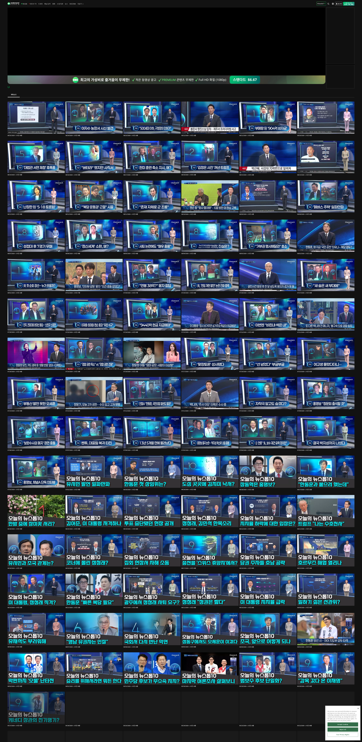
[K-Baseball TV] (321, 3)
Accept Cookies (342, 724)
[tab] (14, 94)
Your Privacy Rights (342, 734)
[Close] (358, 708)
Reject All (343, 729)
